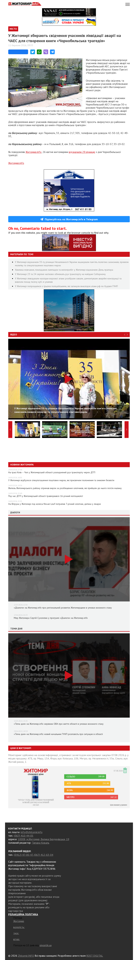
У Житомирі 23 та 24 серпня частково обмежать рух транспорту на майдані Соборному (60, 274)
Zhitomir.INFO (26, 955)
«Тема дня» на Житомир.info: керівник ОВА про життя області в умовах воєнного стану (59, 723)
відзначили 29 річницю (82, 152)
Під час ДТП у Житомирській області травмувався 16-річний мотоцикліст (45, 496)
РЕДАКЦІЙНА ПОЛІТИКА (23, 914)
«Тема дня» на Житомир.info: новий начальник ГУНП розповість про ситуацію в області (58, 734)
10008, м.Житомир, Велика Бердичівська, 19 (43, 839)
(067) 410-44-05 (23, 835)
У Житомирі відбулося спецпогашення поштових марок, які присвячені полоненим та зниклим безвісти (61, 480)
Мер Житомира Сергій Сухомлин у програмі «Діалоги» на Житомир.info (51, 617)
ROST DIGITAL (94, 955)
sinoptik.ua (45, 945)
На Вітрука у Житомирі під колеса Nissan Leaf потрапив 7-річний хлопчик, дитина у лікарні (54, 503)
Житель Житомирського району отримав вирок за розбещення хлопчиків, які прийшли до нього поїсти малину (65, 488)
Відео (13, 334)
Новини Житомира (21, 464)
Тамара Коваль (40, 842)
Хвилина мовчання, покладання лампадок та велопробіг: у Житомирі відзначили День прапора (64, 269)
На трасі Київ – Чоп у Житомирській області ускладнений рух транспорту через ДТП (51, 472)
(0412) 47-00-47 (23, 854)
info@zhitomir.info (31, 832)
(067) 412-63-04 (43, 854)
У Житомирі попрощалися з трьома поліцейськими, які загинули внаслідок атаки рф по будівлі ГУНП (66, 286)
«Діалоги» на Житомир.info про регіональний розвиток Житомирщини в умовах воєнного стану (63, 607)
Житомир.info (33, 152)
